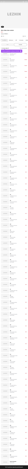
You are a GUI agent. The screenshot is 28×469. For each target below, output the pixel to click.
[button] (14, 467)
